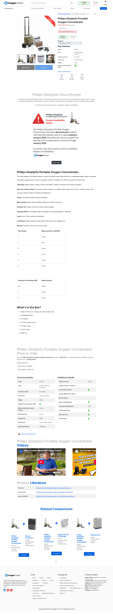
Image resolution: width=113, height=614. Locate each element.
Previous (15, 463)
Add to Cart (26, 67)
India (84, 3)
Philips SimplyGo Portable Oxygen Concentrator (16, 539)
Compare (24, 555)
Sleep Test (62, 593)
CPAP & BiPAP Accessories (66, 590)
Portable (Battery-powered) (78, 14)
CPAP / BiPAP (57, 8)
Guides (41, 577)
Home (33, 577)
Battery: (60, 41)
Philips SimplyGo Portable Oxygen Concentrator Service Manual (55, 496)
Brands (49, 577)
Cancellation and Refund (38, 590)
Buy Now (44, 67)
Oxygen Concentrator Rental (67, 585)
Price (51, 580)
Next (98, 463)
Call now (103, 8)
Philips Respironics (64, 14)
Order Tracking (36, 595)
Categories (35, 580)
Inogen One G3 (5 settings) (63, 535)
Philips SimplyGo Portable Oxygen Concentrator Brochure (53, 488)
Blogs (72, 8)
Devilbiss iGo (95, 535)
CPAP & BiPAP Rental (75, 588)
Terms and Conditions (37, 585)
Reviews (44, 580)
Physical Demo (73, 37)
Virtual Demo (63, 37)
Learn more (56, 162)
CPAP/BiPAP (63, 588)
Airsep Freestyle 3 (29, 537)
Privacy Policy (36, 588)
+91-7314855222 (93, 588)
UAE (96, 3)
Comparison (87, 8)
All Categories (63, 577)
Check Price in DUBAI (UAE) (28, 434)
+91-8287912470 (95, 590)
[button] (53, 35)
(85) (95, 14)
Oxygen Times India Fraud (39, 598)
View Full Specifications (64, 71)
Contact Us (35, 593)
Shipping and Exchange (48, 593)
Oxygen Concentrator (37, 8)
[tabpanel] (41, 462)
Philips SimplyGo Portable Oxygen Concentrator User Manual (54, 492)
